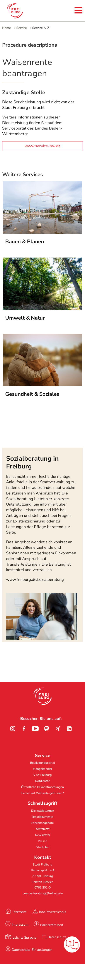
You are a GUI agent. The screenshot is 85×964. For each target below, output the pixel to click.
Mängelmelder (42, 769)
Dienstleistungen (42, 811)
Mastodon (46, 728)
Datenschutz (57, 937)
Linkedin (69, 728)
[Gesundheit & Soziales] (42, 385)
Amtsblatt (42, 829)
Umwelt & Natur (25, 317)
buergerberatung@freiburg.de (42, 893)
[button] (42, 696)
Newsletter (42, 835)
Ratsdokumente (42, 817)
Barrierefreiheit (51, 925)
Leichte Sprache (24, 937)
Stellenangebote (42, 823)
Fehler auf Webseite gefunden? (42, 793)
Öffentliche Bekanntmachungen (42, 787)
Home (6, 28)
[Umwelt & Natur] (42, 309)
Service (21, 28)
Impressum (20, 924)
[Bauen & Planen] (42, 232)
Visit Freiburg (42, 775)
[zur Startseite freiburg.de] (19, 11)
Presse (42, 841)
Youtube (35, 728)
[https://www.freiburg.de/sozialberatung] (41, 639)
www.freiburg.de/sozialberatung (35, 579)
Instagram (12, 728)
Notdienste (42, 781)
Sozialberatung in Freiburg (32, 462)
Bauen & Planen (24, 241)
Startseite (19, 912)
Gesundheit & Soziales (32, 394)
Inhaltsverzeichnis (52, 912)
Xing (57, 728)
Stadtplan (42, 847)
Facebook (23, 728)
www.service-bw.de (43, 146)
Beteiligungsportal (42, 763)
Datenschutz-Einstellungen (32, 949)
